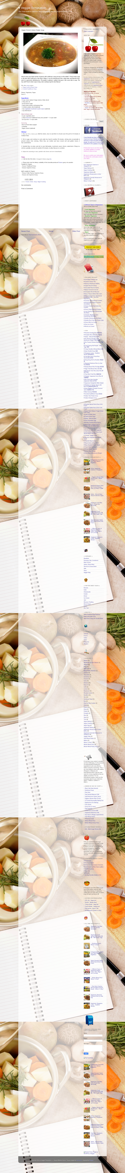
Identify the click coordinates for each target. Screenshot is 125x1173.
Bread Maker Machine (90, 670)
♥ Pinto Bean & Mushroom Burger (93, 453)
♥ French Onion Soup (89, 416)
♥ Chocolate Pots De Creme (91, 287)
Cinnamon (86, 676)
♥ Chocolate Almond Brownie (91, 291)
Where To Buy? (88, 181)
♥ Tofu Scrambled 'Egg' (90, 420)
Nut (85, 697)
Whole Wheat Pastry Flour (91, 746)
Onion (31, 181)
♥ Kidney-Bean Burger (90, 451)
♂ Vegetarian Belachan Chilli (91, 812)
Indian (85, 637)
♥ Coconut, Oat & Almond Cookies (93, 300)
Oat (85, 701)
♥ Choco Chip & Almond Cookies (92, 309)
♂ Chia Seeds (87, 804)
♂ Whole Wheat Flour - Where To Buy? (97, 978)
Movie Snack (87, 604)
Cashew (86, 672)
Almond (86, 664)
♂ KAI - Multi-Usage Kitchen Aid (92, 829)
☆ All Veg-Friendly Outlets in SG (92, 875)
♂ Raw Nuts (87, 792)
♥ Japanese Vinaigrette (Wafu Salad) (93, 383)
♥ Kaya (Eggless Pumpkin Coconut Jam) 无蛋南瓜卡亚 (93, 389)
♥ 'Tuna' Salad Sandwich (90, 447)
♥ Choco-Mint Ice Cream (90, 322)
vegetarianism (96, 82)
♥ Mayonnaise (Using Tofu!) (91, 443)
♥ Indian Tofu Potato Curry (91, 395)
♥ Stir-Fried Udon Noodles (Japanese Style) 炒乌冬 (91, 380)
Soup (35, 181)
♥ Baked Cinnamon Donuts (91, 289)
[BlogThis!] (27, 179)
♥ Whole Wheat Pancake (90, 449)
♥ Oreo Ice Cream (88, 324)
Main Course (87, 562)
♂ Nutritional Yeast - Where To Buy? (96, 944)
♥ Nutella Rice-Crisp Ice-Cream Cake (94, 320)
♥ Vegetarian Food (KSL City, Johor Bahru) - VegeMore (97, 461)
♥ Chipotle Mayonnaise (90, 441)
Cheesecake (87, 592)
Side (85, 568)
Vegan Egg (87, 725)
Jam (85, 600)
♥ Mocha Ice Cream (89, 326)
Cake (85, 589)
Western (86, 644)
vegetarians (87, 78)
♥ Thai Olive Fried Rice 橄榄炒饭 (92, 374)
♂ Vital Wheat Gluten (89, 816)
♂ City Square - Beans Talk (91, 908)
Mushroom (87, 691)
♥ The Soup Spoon (89, 862)
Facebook (98, 142)
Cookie (86, 594)
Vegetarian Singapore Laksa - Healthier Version (96, 538)
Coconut (86, 678)
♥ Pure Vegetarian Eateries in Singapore (96, 469)
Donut (85, 596)
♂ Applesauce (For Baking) (91, 802)
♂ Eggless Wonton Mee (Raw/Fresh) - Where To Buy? (97, 478)
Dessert (86, 682)
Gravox (28, 117)
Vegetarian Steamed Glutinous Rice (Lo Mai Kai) (97, 996)
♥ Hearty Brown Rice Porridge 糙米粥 (94, 366)
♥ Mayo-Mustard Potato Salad (92, 445)
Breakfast (86, 558)
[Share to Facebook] (30, 179)
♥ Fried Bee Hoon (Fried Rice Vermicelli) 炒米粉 (92, 357)
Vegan (86, 107)
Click (85, 238)
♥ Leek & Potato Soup (89, 414)
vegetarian (96, 85)
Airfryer (86, 660)
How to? (86, 684)
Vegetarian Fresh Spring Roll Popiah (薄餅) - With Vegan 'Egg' (97, 513)
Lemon (86, 689)
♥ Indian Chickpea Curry (90, 398)
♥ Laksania (87, 873)
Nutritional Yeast (88, 699)
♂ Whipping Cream (89, 818)
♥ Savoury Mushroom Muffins (92, 283)
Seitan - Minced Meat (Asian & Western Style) (97, 495)
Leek (85, 687)
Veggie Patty (87, 572)
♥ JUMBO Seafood (89, 869)
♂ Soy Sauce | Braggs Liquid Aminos (93, 814)
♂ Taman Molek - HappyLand (92, 906)
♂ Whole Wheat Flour (89, 820)
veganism (86, 83)
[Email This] (25, 179)
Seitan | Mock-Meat (89, 564)
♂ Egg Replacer (88, 808)
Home (51, 231)
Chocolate (86, 674)
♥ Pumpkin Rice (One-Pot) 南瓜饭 (93, 334)
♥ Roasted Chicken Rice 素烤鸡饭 (93, 332)
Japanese (86, 641)
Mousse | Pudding (88, 602)
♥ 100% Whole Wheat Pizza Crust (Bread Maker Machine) (93, 432)
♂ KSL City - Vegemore (90, 900)
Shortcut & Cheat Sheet (90, 566)
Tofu (85, 719)
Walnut (85, 740)
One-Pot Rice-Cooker (89, 703)
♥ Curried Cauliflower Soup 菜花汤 (93, 393)
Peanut (86, 707)
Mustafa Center (88, 693)
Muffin (85, 606)
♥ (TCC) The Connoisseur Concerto (93, 864)
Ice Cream (86, 598)
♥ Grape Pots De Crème (90, 285)
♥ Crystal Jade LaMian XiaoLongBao (93, 867)
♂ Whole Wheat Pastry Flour (91, 822)
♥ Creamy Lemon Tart (90, 281)
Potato (85, 711)
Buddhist (87, 102)
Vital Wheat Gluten (89, 738)
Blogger (91, 1160)
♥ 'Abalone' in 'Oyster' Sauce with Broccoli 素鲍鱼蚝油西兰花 (93, 385)
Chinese (86, 633)
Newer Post (25, 231)
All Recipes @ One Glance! (91, 662)
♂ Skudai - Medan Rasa (90, 902)
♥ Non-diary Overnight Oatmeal (92, 428)
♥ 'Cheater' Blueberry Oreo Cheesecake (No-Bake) (91, 315)
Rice (85, 715)
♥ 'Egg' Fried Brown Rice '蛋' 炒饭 (93, 368)
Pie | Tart (86, 608)
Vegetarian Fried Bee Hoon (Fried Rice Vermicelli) (96, 504)
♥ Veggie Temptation (32, 8)
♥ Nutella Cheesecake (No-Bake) (92, 318)
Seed (85, 717)
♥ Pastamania (87, 860)
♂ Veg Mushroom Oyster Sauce (92, 796)
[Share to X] (29, 179)
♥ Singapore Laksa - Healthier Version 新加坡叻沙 (92, 353)
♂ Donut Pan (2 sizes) (90, 806)
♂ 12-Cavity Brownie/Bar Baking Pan (93, 800)
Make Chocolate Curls (90, 616)
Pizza (85, 709)
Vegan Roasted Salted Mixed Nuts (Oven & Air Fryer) (97, 521)
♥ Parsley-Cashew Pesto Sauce (92, 422)
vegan (101, 85)
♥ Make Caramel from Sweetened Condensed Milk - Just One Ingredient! (93, 297)
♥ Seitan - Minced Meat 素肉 (91, 336)
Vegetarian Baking (89, 172)
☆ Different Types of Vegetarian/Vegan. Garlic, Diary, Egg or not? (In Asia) (96, 530)
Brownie (86, 587)
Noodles (86, 695)
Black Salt (86, 668)
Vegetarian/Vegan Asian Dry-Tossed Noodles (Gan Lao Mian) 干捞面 (97, 487)
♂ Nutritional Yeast (89, 790)
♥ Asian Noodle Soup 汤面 (91, 351)
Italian (85, 639)
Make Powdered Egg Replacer (92, 614)
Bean (85, 666)
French (27, 181)
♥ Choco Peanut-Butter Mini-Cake (93, 293)
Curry (85, 680)
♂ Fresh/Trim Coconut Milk (91, 810)
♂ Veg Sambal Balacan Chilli (91, 794)
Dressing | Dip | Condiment (91, 560)
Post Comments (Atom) (35, 234)
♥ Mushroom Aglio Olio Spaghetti (92, 430)
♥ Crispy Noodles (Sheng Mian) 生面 (93, 349)
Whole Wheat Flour (89, 744)
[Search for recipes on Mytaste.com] (88, 1057)
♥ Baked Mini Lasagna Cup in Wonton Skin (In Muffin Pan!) (92, 425)
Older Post (76, 231)
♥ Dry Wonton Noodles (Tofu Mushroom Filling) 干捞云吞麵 (92, 339)
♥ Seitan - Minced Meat (90, 418)
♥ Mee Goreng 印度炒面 (90, 391)
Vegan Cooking (42, 181)
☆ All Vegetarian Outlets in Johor (92, 910)
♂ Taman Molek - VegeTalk (91, 904)
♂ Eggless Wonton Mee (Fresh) (92, 798)
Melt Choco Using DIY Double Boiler (93, 618)
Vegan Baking (87, 168)
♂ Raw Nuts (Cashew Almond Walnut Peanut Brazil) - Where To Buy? (97, 988)
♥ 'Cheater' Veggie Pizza (90, 435)
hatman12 (79, 1160)
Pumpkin (86, 713)
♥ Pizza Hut (87, 871)
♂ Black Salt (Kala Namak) (91, 788)
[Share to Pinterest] (32, 179)
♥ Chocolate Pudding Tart (90, 279)
